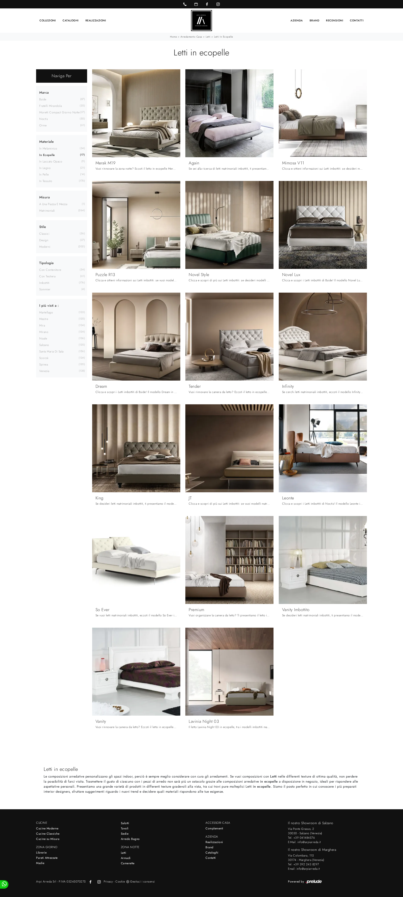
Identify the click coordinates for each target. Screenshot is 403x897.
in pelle (44, 174)
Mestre (43, 319)
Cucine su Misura (47, 839)
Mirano (43, 332)
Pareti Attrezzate (47, 858)
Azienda (296, 20)
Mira (42, 325)
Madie (40, 863)
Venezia (44, 371)
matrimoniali (47, 210)
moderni (44, 247)
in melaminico (48, 148)
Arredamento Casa (191, 37)
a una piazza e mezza (53, 204)
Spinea (43, 364)
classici (44, 234)
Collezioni (47, 20)
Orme (43, 125)
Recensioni (334, 20)
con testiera (47, 276)
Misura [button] (44, 197)
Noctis (43, 119)
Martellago (46, 312)
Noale (43, 338)
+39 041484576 (304, 837)
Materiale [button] (46, 141)
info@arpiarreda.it (309, 842)
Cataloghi (71, 20)
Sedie (125, 834)
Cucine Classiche (47, 834)
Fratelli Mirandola (50, 106)
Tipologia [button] (46, 263)
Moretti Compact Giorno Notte (59, 112)
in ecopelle (47, 155)
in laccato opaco (50, 161)
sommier (45, 289)
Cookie (120, 881)
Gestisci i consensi (142, 881)
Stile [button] (42, 226)
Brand (314, 20)
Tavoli (125, 828)
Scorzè (43, 358)
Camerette (128, 863)
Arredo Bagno (130, 839)
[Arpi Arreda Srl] (201, 20)
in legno (45, 168)
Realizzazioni (95, 20)
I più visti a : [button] (49, 305)
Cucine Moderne (47, 828)
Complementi (214, 828)
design (43, 240)
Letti (208, 37)
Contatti (357, 20)
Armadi (126, 858)
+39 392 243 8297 (306, 864)
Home (173, 37)
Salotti (125, 823)
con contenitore (50, 270)
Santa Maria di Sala (51, 351)
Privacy (108, 881)
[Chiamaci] (185, 4)
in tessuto (45, 181)
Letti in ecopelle (223, 37)
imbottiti (44, 283)
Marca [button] (44, 92)
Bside (42, 99)
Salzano (44, 345)
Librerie (41, 852)
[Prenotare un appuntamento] (196, 4)
